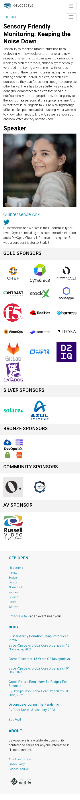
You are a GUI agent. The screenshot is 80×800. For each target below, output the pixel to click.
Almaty (13, 572)
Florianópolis (16, 587)
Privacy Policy (17, 764)
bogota (13, 582)
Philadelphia (16, 567)
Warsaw (13, 592)
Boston (13, 577)
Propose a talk (19, 616)
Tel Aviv (13, 606)
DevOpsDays (22, 5)
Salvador (14, 597)
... (51, 242)
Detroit (11, 17)
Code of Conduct (19, 769)
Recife (12, 601)
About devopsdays (20, 759)
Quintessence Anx (21, 214)
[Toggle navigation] (71, 6)
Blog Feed (15, 719)
